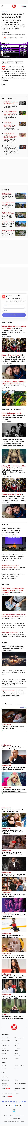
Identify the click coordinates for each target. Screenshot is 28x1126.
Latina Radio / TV (19, 1065)
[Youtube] (11, 1101)
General (17, 1045)
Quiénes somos (5, 1080)
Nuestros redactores (7, 1093)
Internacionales (5, 1050)
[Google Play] (19, 1105)
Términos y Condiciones (17, 1116)
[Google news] (25, 1101)
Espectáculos (6, 11)
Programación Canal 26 (20, 1089)
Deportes (4, 1043)
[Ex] (8, 1101)
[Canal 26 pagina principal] (14, 7)
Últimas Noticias (6, 1037)
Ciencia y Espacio (6, 1040)
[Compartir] (3, 62)
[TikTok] (17, 1101)
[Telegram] (22, 1101)
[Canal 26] (14, 1027)
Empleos (17, 1093)
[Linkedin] (14, 1101)
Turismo (17, 1058)
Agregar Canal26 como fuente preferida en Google (14, 38)
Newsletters (6, 1096)
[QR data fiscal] (14, 1112)
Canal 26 (6, 32)
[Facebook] (3, 1101)
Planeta (17, 1050)
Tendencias (4, 1058)
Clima (16, 1040)
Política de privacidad (20, 1083)
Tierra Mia (4, 1069)
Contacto (17, 1080)
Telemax (17, 1069)
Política (5, 525)
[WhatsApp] (19, 1101)
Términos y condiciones (5, 1084)
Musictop (4, 1072)
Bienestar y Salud (19, 1037)
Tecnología (17, 1056)
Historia (3, 1048)
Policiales (4, 1053)
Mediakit (5, 1088)
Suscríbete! (14, 315)
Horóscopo (17, 1048)
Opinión (4, 642)
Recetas (4, 1056)
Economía (5, 584)
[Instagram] (6, 1101)
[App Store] (9, 1105)
